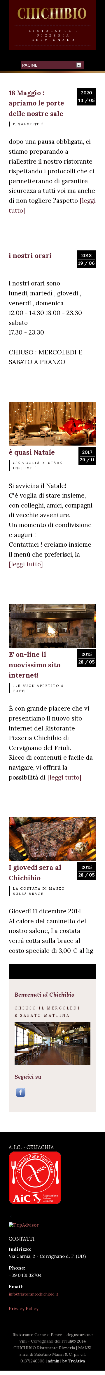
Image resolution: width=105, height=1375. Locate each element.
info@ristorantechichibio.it (33, 1294)
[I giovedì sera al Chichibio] (52, 859)
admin (53, 1361)
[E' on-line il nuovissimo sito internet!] (52, 646)
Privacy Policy (23, 1308)
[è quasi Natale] (52, 444)
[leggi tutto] (26, 564)
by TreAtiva (73, 1361)
